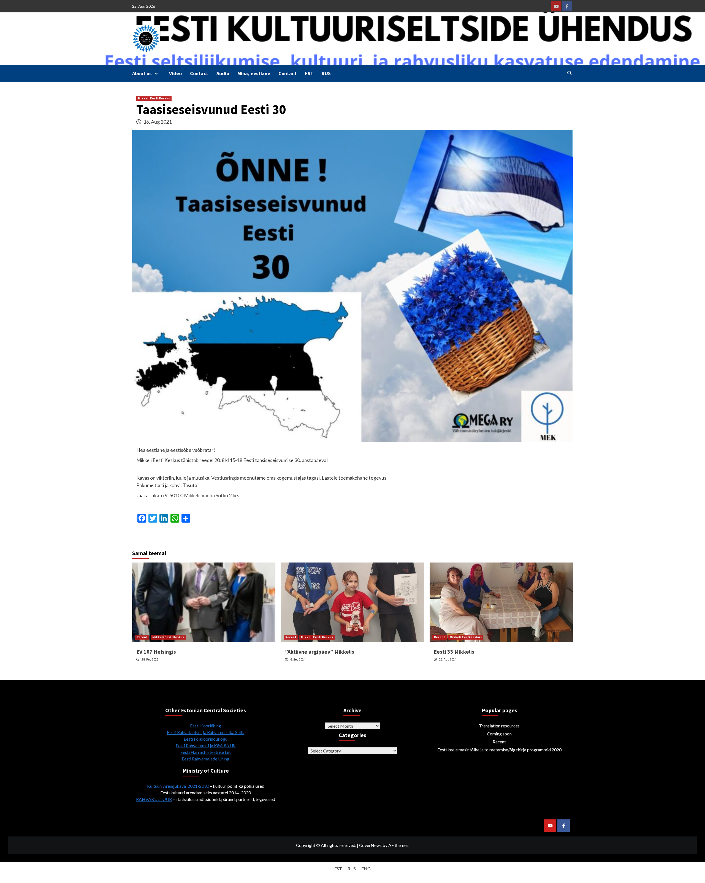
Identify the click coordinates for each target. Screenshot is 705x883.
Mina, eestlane (253, 73)
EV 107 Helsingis (156, 651)
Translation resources (499, 725)
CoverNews (370, 845)
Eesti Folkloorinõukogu (205, 738)
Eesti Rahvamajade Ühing (205, 758)
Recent (142, 637)
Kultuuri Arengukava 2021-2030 (178, 786)
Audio (222, 73)
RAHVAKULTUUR (154, 799)
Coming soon (499, 733)
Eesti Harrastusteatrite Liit (205, 752)
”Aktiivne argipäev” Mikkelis (319, 651)
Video (175, 73)
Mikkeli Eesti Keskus (154, 98)
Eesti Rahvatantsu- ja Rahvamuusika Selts (205, 732)
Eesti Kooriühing (205, 725)
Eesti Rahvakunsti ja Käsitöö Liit (206, 745)
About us (141, 73)
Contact (199, 73)
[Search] (569, 73)
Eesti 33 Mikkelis (454, 651)
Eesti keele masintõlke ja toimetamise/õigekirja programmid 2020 (499, 749)
